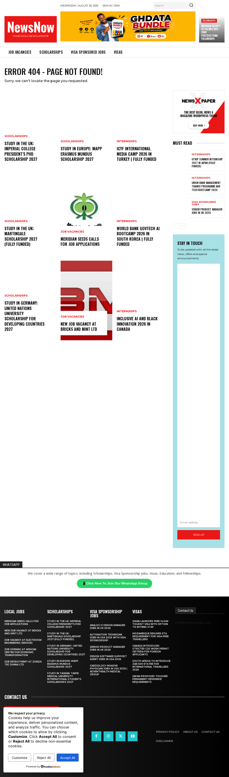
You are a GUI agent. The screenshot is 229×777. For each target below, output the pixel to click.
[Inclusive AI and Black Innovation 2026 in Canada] (142, 300)
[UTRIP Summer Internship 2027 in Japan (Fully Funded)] (180, 161)
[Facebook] (96, 736)
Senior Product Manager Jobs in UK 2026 (207, 211)
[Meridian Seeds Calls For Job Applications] (86, 215)
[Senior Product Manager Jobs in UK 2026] (180, 207)
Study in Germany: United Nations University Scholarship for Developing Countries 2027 (24, 316)
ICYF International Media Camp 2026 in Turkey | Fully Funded (136, 154)
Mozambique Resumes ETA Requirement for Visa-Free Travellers (150, 636)
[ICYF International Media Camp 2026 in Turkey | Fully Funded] (142, 130)
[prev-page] (175, 226)
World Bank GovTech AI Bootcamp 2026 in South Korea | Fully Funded (138, 236)
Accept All (67, 758)
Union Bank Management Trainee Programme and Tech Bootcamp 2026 (206, 186)
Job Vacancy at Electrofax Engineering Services (23, 641)
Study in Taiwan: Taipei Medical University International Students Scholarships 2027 (64, 678)
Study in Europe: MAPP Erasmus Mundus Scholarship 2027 (81, 154)
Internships (127, 141)
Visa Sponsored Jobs (204, 203)
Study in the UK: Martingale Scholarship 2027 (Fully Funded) (20, 236)
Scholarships (16, 136)
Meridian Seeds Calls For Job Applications (80, 241)
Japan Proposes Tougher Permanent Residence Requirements (150, 679)
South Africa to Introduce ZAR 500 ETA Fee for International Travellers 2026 (151, 665)
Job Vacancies (72, 231)
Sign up (198, 534)
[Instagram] (108, 736)
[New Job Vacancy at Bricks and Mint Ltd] (86, 300)
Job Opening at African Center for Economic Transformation (20, 652)
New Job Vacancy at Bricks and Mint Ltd (79, 326)
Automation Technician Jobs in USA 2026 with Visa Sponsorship (108, 637)
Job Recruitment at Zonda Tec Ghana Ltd (23, 663)
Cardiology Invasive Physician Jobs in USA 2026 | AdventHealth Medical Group (108, 670)
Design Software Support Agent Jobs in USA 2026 (108, 658)
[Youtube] (133, 736)
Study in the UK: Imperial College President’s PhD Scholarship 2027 (20, 151)
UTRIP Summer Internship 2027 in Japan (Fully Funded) (207, 162)
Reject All (44, 758)
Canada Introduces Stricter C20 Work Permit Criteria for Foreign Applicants (150, 650)
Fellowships (209, 20)
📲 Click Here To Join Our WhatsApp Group (114, 583)
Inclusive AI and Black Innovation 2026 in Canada (137, 324)
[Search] (191, 5)
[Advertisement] (198, 391)
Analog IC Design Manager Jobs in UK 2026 (107, 627)
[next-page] (183, 226)
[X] (120, 736)
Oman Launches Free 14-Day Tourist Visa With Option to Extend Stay (150, 624)
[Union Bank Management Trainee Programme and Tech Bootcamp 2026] (180, 184)
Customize (19, 758)
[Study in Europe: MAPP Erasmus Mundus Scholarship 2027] (86, 130)
